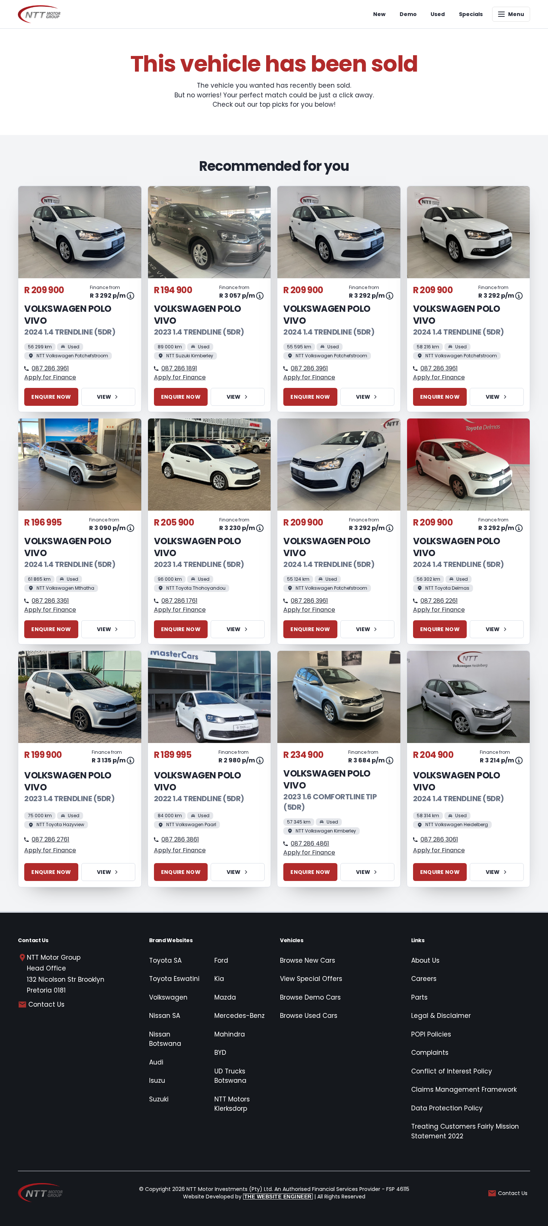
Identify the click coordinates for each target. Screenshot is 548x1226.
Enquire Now (51, 397)
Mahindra (229, 1034)
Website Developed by (247, 1196)
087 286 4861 (310, 843)
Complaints (429, 1052)
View (104, 397)
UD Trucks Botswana (230, 1076)
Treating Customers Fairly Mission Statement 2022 (465, 1131)
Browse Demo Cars (310, 997)
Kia (219, 978)
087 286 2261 (439, 600)
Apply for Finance (50, 377)
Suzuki (159, 1099)
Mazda (225, 997)
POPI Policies (431, 1034)
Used (438, 14)
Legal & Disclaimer (441, 1015)
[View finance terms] (130, 296)
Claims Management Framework (464, 1089)
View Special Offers (311, 978)
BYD (220, 1052)
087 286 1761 (179, 600)
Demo (408, 14)
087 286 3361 (50, 600)
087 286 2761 (50, 839)
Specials (471, 14)
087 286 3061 (439, 839)
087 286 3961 (50, 368)
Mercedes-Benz (239, 1015)
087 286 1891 (179, 368)
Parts (419, 997)
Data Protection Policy (447, 1108)
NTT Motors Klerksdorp (232, 1104)
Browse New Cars (307, 960)
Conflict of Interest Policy (451, 1071)
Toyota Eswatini (174, 978)
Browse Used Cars (308, 1015)
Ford (221, 960)
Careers (424, 978)
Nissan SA (164, 1015)
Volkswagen (168, 997)
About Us (425, 960)
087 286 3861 (180, 839)
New (379, 14)
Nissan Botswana (165, 1039)
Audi (156, 1062)
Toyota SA (165, 960)
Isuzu (157, 1080)
